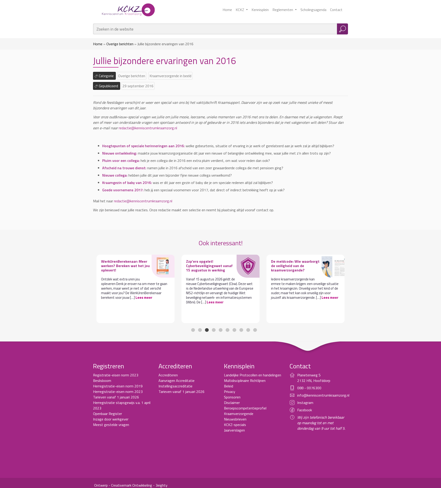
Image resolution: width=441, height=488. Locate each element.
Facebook (304, 410)
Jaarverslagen (234, 430)
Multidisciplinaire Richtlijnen (245, 380)
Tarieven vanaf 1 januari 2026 (116, 397)
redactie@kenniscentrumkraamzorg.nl (148, 128)
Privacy (229, 391)
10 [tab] (255, 330)
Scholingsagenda (313, 9)
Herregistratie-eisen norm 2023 (118, 391)
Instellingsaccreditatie (175, 386)
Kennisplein (260, 9)
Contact (336, 9)
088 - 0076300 (309, 388)
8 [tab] (241, 330)
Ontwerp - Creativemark (112, 485)
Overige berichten (119, 44)
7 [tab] (234, 330)
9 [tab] (248, 330)
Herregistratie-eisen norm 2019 (118, 386)
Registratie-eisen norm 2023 (115, 375)
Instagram (305, 402)
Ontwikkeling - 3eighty (149, 485)
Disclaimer (232, 402)
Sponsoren (232, 397)
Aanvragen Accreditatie (176, 380)
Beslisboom (102, 380)
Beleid (228, 386)
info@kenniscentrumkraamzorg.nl (323, 395)
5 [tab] (220, 330)
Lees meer (144, 297)
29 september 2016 (137, 86)
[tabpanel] (135, 289)
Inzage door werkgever (110, 419)
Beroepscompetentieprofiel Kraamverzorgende (245, 410)
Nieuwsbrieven (235, 419)
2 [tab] (200, 330)
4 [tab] (213, 330)
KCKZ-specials (235, 424)
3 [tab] (206, 330)
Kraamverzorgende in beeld (170, 76)
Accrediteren (168, 375)
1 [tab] (193, 330)
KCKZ (240, 9)
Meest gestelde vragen (111, 424)
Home (227, 9)
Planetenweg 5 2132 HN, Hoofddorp (313, 377)
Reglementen (283, 9)
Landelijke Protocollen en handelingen (252, 375)
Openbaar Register (107, 413)
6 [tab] (227, 330)
